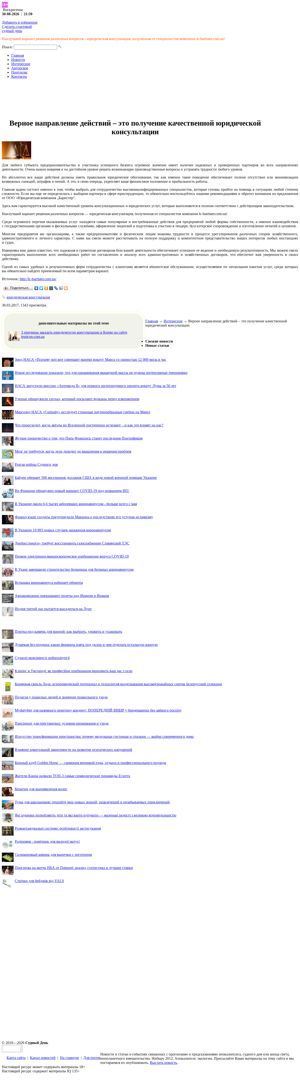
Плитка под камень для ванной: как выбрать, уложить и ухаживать (68, 632)
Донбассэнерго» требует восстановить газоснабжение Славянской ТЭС (72, 543)
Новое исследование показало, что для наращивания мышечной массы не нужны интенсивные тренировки (101, 373)
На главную (69, 1058)
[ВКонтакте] (36, 288)
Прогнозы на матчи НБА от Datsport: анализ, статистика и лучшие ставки (74, 868)
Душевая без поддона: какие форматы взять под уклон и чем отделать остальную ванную (86, 645)
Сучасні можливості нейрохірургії (42, 658)
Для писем (91, 1058)
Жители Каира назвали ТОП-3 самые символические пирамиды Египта (72, 776)
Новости (18, 60)
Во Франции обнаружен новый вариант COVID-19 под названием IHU (72, 491)
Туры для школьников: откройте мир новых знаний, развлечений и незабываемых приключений (92, 802)
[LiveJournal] (56, 288)
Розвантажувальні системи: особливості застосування (58, 828)
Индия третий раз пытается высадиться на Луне (53, 609)
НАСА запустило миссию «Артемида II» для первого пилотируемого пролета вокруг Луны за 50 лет (95, 386)
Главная (17, 55)
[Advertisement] (150, 98)
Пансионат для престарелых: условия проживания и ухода (62, 723)
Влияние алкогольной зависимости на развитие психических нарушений (73, 750)
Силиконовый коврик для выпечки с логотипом (53, 855)
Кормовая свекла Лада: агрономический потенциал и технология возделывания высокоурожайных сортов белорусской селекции (118, 684)
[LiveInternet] (61, 288)
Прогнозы (19, 72)
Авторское (19, 68)
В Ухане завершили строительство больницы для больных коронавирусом (74, 569)
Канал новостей (43, 1058)
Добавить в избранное (20, 22)
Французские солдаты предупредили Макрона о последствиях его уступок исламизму (84, 517)
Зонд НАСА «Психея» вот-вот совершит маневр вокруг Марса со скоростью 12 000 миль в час (90, 360)
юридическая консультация (28, 297)
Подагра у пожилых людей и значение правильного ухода (61, 697)
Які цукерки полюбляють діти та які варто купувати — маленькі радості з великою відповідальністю (95, 815)
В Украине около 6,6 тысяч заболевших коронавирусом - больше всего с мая (76, 504)
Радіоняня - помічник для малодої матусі (47, 841)
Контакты (19, 76)
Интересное (20, 64)
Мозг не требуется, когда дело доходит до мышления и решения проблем (73, 451)
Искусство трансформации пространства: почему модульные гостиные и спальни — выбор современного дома (104, 736)
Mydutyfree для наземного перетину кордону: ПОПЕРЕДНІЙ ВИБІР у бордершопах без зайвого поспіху (98, 710)
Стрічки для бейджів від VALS (39, 881)
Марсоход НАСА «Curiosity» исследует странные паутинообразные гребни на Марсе (82, 412)
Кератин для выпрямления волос (41, 789)
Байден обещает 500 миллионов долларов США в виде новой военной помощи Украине (86, 478)
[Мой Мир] (51, 288)
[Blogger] (66, 288)
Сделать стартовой (17, 27)
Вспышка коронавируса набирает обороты (49, 583)
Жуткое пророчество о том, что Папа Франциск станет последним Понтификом (78, 438)
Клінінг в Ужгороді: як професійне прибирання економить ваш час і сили (73, 671)
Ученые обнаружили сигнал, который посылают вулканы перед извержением (77, 399)
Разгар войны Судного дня (36, 464)
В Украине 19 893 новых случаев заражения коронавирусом (63, 530)
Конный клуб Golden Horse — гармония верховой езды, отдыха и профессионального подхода (90, 763)
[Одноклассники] (46, 288)
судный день (12, 31)
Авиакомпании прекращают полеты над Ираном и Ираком (62, 596)
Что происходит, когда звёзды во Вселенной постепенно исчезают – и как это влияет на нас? (89, 425)
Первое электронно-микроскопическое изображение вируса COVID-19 (72, 556)
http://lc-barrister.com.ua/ (38, 279)
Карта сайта (16, 1058)
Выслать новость (163, 1063)
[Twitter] (41, 288)
